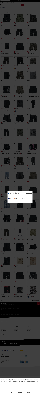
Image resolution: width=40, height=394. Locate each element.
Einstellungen (28, 392)
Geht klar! (11, 392)
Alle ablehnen (20, 392)
